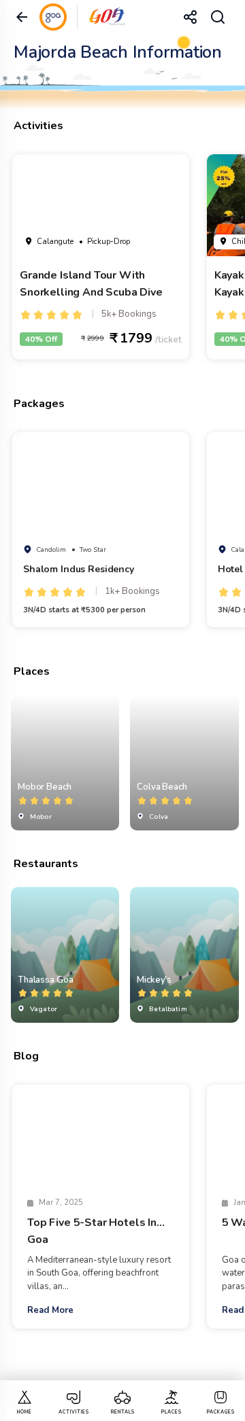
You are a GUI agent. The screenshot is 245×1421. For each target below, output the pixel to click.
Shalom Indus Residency (78, 569)
